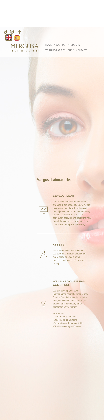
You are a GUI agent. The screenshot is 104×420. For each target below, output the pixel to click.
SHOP (71, 50)
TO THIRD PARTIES (55, 50)
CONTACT (81, 50)
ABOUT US (59, 45)
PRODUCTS (73, 45)
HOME (48, 45)
